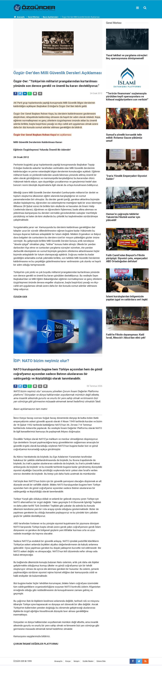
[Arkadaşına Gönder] (35, 93)
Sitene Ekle (101, 661)
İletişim (76, 661)
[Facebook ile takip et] (133, 661)
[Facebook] (15, 93)
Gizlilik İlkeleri (88, 661)
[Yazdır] (40, 93)
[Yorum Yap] (45, 386)
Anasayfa (58, 661)
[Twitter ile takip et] (139, 661)
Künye (67, 661)
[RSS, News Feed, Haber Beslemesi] (145, 661)
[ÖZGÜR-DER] (34, 7)
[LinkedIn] (25, 93)
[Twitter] (20, 93)
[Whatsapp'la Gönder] (30, 93)
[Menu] (137, 7)
